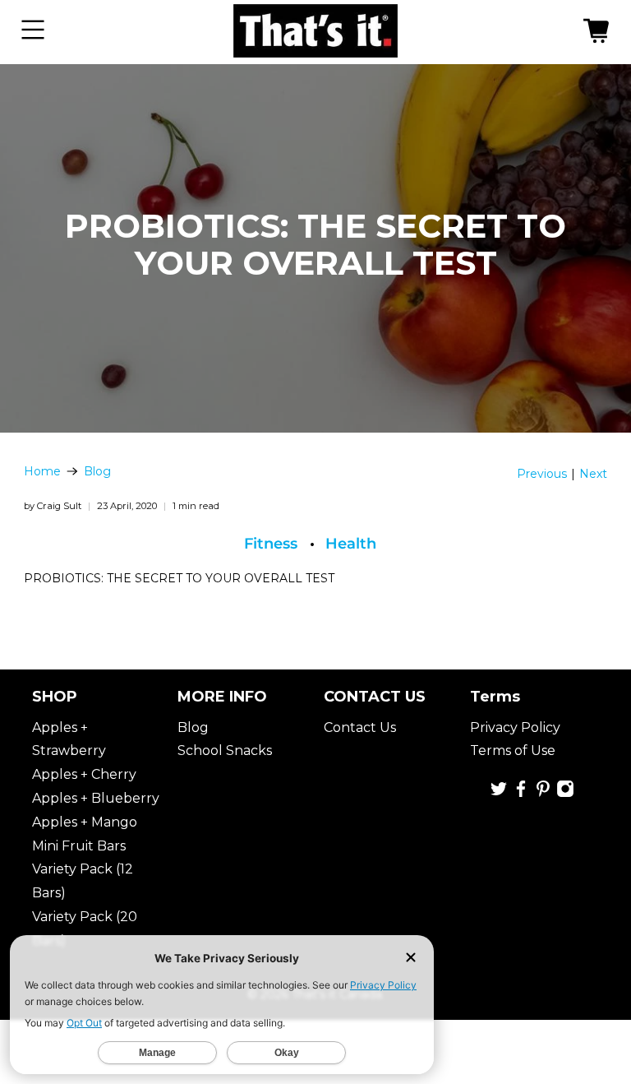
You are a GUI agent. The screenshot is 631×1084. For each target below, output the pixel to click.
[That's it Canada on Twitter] (499, 793)
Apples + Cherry (84, 774)
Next (593, 473)
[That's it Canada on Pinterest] (543, 793)
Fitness (270, 544)
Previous (542, 473)
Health (350, 544)
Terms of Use (512, 750)
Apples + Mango (84, 822)
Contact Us (360, 727)
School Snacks (224, 750)
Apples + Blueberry (95, 798)
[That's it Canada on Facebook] (521, 793)
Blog (97, 471)
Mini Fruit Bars (79, 846)
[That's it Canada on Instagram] (565, 793)
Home (42, 471)
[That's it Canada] (315, 32)
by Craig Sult (52, 506)
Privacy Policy (515, 727)
